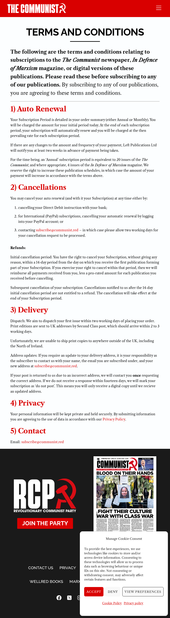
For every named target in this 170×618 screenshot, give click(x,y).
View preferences (143, 592)
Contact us (40, 567)
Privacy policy (133, 603)
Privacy (68, 567)
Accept (93, 592)
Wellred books (46, 581)
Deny (113, 592)
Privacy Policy (114, 419)
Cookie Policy (112, 603)
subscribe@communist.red (57, 230)
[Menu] (158, 7)
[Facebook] (59, 598)
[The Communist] (37, 12)
